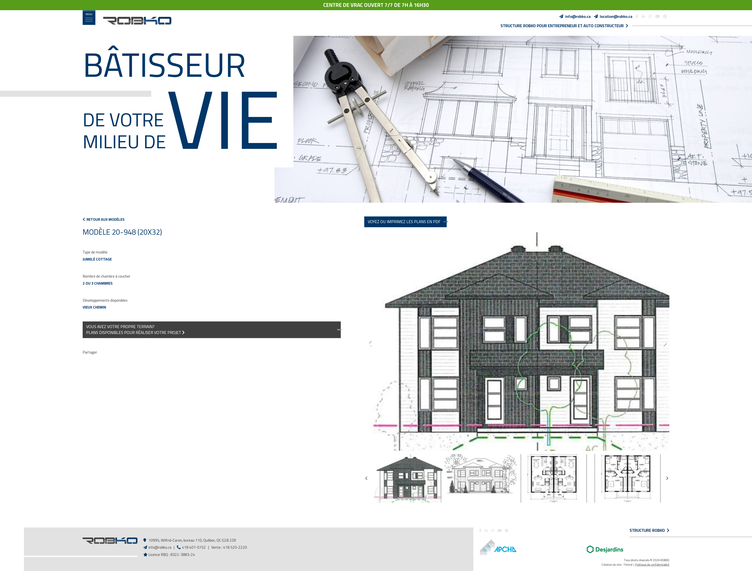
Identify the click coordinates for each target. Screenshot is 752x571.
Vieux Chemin (94, 307)
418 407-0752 (193, 547)
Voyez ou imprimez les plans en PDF (404, 221)
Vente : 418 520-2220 (229, 547)
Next (664, 342)
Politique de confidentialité (652, 564)
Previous (369, 342)
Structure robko (648, 530)
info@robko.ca (159, 547)
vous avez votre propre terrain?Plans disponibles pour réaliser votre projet (134, 329)
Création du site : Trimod (617, 564)
